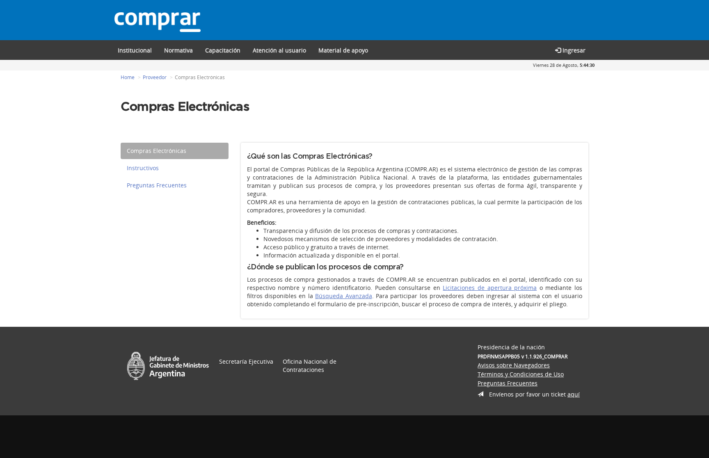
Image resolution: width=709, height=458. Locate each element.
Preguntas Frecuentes (157, 185)
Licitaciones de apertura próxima (490, 288)
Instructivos (143, 168)
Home (128, 77)
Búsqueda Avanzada (343, 296)
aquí (573, 394)
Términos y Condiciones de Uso (521, 374)
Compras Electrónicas (156, 151)
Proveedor (155, 77)
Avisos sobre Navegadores (514, 365)
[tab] (175, 151)
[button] (223, 50)
